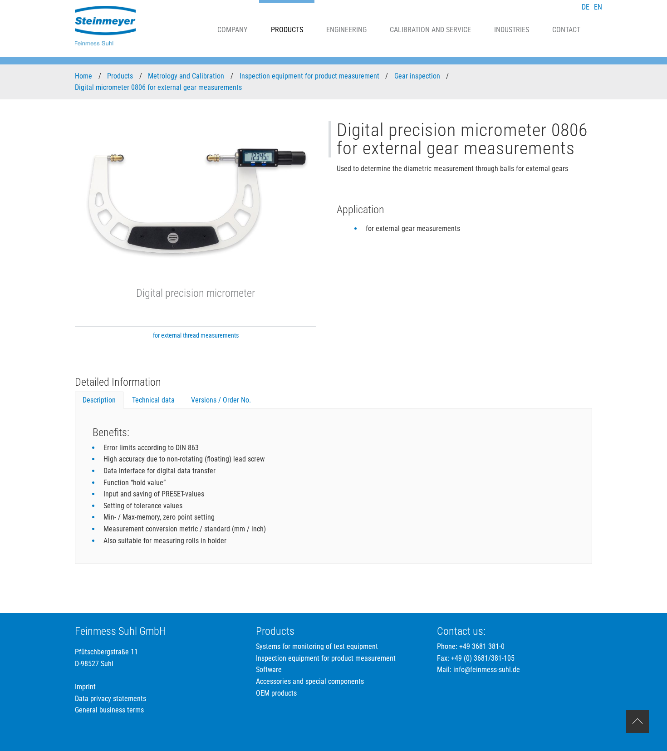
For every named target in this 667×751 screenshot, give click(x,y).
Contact (566, 29)
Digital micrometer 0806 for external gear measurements (159, 87)
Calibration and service (430, 29)
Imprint (85, 686)
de (585, 7)
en (598, 7)
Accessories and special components (310, 681)
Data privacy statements (110, 698)
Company (232, 29)
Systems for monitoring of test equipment (317, 646)
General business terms (109, 710)
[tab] (99, 400)
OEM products (276, 693)
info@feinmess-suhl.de (486, 669)
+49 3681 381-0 (482, 646)
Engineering (346, 29)
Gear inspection (418, 76)
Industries (511, 29)
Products (287, 29)
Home (84, 76)
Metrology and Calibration (187, 76)
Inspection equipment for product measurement (310, 76)
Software (269, 669)
